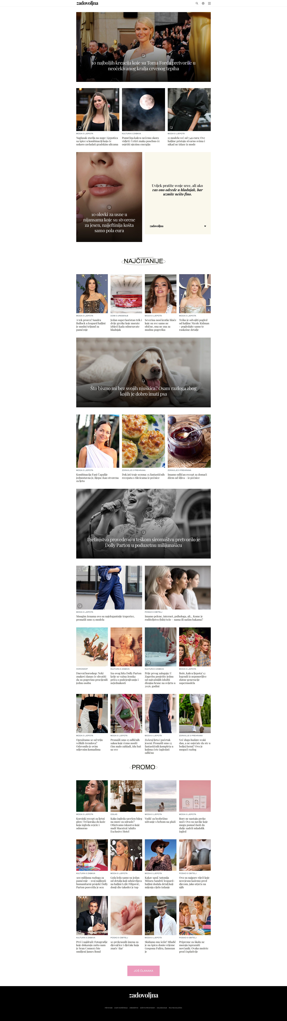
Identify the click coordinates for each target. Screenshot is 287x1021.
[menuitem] (203, 3)
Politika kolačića (175, 1007)
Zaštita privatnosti (147, 1007)
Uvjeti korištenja (121, 1007)
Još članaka (143, 970)
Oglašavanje (162, 1007)
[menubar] (203, 3)
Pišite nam (108, 1007)
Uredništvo (133, 1007)
